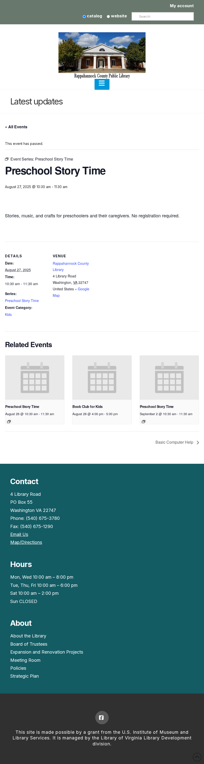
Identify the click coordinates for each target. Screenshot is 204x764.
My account (182, 5)
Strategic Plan (24, 676)
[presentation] (34, 378)
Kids (8, 314)
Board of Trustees (28, 644)
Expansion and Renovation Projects (46, 652)
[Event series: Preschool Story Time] (9, 421)
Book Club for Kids (87, 406)
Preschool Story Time (22, 300)
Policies (18, 668)
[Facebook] (102, 717)
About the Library (28, 635)
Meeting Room (25, 660)
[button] (102, 83)
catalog (94, 15)
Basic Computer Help (174, 442)
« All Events (16, 127)
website (118, 15)
